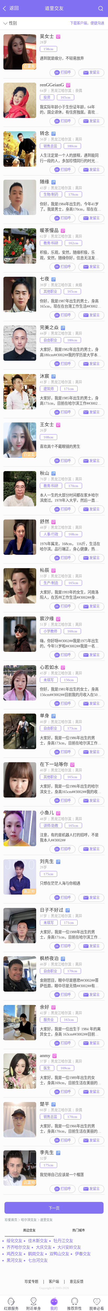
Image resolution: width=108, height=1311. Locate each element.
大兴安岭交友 (69, 1247)
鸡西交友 (14, 1254)
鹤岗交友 (36, 1254)
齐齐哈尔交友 (18, 1247)
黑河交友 (14, 1260)
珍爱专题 (31, 1282)
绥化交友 (14, 1241)
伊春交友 (83, 1254)
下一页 (54, 1208)
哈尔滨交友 (29, 1220)
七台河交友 (38, 1260)
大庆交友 (44, 1247)
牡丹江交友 (63, 1241)
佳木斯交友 (38, 1241)
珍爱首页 (11, 1220)
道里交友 (46, 1220)
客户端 (54, 1282)
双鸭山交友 (59, 1254)
